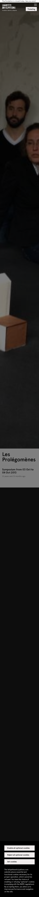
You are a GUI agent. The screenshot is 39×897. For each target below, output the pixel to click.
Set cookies (12, 861)
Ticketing (31, 9)
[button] (35, 4)
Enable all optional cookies (18, 848)
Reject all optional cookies (18, 854)
